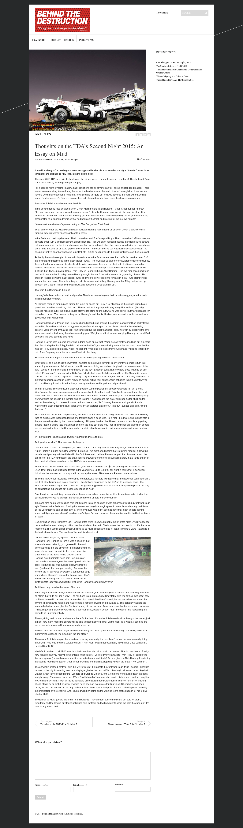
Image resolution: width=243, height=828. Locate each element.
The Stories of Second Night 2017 (171, 65)
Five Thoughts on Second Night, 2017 (173, 62)
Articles (43, 134)
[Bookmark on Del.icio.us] (145, 134)
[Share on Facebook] (137, 134)
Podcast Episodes (62, 40)
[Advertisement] (174, 112)
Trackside (162, 12)
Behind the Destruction (52, 813)
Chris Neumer (45, 160)
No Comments (144, 159)
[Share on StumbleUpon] (149, 134)
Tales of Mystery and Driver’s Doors (172, 76)
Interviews (86, 40)
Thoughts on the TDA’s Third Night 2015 (175, 79)
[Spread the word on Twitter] (141, 134)
